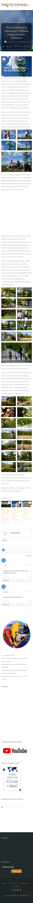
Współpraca (16, 886)
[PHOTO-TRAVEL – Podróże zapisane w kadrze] (14, 5)
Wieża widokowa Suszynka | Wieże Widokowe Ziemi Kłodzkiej (15, 514)
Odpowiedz (6, 580)
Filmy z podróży (13, 883)
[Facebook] (12, 890)
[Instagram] (18, 890)
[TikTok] (20, 890)
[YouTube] (15, 890)
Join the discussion (15, 533)
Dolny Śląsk (9, 46)
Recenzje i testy (24, 883)
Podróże (4, 883)
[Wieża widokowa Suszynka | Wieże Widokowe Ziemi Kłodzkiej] (16, 504)
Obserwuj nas (16, 871)
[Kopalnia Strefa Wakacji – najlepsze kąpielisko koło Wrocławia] (27, 504)
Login (5, 540)
